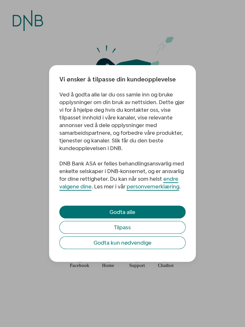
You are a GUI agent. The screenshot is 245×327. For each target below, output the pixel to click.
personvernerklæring (153, 186)
